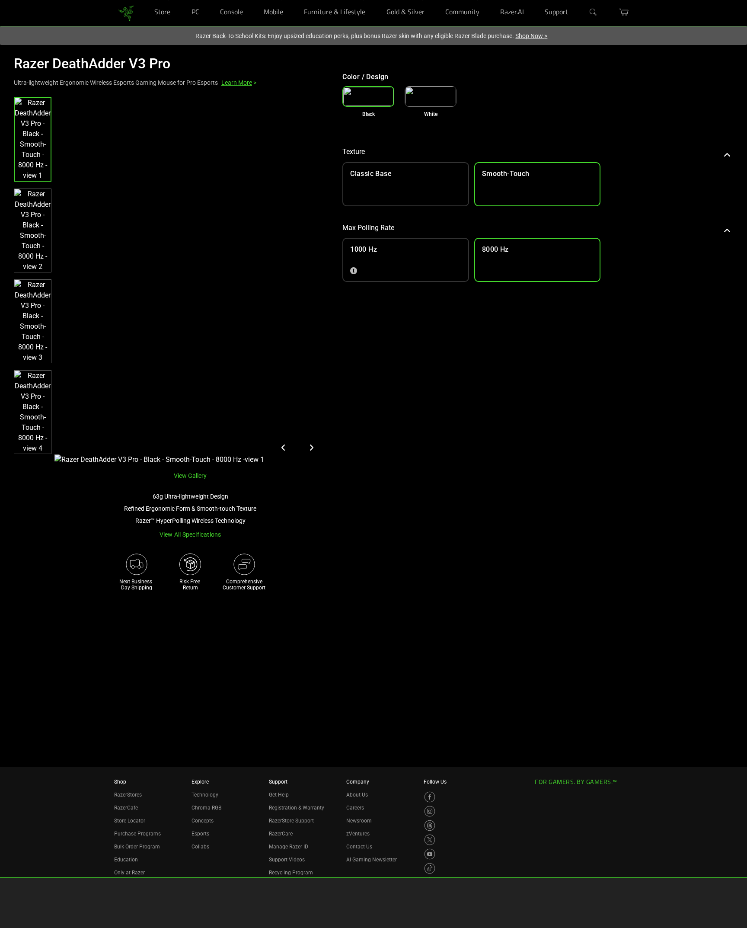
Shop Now (531, 35)
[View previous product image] (283, 447)
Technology (205, 795)
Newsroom (359, 821)
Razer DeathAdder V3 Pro (92, 63)
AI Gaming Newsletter (371, 860)
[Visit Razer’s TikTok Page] (430, 868)
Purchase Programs (137, 834)
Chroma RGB (206, 808)
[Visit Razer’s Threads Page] (430, 825)
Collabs (200, 847)
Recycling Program (291, 873)
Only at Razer (129, 873)
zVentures (358, 834)
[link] (126, 12)
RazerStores (128, 795)
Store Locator (129, 821)
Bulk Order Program (137, 847)
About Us (357, 795)
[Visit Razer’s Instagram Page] (430, 811)
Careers (355, 808)
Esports (200, 834)
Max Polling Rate (368, 228)
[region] (171, 281)
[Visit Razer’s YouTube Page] (430, 854)
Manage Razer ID (288, 847)
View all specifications (190, 534)
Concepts (203, 821)
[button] (32, 139)
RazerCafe (126, 808)
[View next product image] (311, 447)
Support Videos (287, 860)
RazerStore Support (291, 821)
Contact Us (359, 847)
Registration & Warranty (296, 808)
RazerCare (281, 834)
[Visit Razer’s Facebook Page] (430, 797)
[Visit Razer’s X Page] (430, 840)
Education (126, 860)
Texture (353, 151)
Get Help (279, 795)
